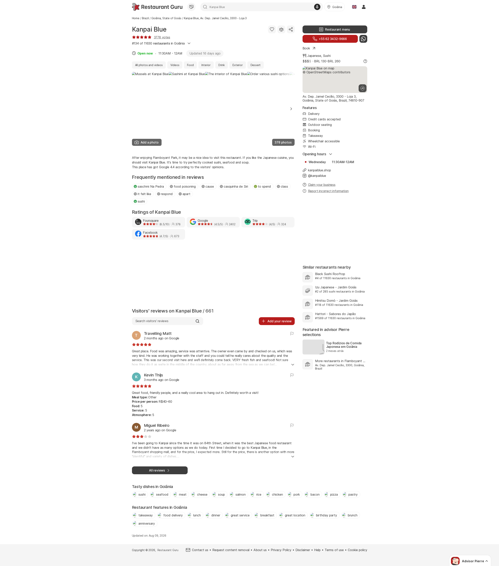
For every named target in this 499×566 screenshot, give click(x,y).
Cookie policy (357, 550)
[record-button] (317, 7)
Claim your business (321, 185)
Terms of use (334, 550)
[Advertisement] (213, 274)
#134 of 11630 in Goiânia (158, 43)
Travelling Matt (158, 333)
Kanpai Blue (149, 29)
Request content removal (230, 550)
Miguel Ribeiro (157, 425)
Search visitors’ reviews (151, 321)
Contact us (200, 550)
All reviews (157, 470)
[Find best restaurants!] (157, 7)
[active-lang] (354, 7)
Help (317, 550)
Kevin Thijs (153, 375)
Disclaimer (302, 550)
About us (260, 550)
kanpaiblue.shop (319, 170)
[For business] (191, 7)
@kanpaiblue (317, 176)
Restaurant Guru (167, 550)
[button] (291, 109)
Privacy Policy (281, 550)
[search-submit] (205, 7)
